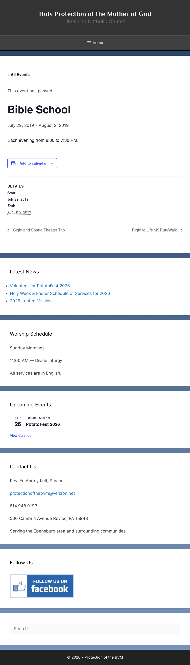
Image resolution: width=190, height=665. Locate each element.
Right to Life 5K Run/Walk (155, 230)
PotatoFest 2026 (43, 424)
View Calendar (21, 435)
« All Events (18, 74)
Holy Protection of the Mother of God (95, 14)
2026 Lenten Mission (31, 300)
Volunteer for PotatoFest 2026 (40, 285)
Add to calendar (33, 163)
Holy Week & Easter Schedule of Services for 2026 (60, 293)
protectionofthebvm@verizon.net (42, 493)
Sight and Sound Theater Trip (38, 230)
